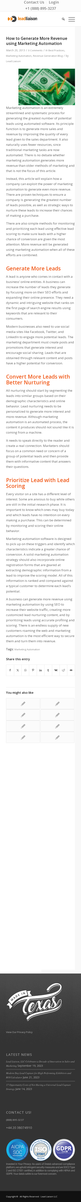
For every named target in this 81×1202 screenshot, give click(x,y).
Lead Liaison (13, 61)
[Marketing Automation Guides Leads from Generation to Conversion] (23, 737)
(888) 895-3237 (15, 1120)
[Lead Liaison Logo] (33, 18)
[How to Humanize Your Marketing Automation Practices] (23, 714)
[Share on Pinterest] (33, 670)
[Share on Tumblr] (48, 670)
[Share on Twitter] (17, 670)
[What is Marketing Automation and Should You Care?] (57, 714)
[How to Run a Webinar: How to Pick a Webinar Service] (57, 726)
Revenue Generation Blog (48, 55)
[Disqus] (40, 804)
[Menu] (70, 18)
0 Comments (35, 50)
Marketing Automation (18, 55)
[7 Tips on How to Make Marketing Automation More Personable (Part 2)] (23, 703)
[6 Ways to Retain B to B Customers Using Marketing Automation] (57, 703)
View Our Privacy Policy (19, 1032)
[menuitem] (34, 2)
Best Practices (56, 50)
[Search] (61, 18)
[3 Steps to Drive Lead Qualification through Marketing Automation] (57, 737)
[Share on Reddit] (63, 670)
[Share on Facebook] (10, 670)
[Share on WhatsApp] (25, 670)
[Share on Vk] (56, 670)
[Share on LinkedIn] (40, 670)
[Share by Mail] (71, 670)
